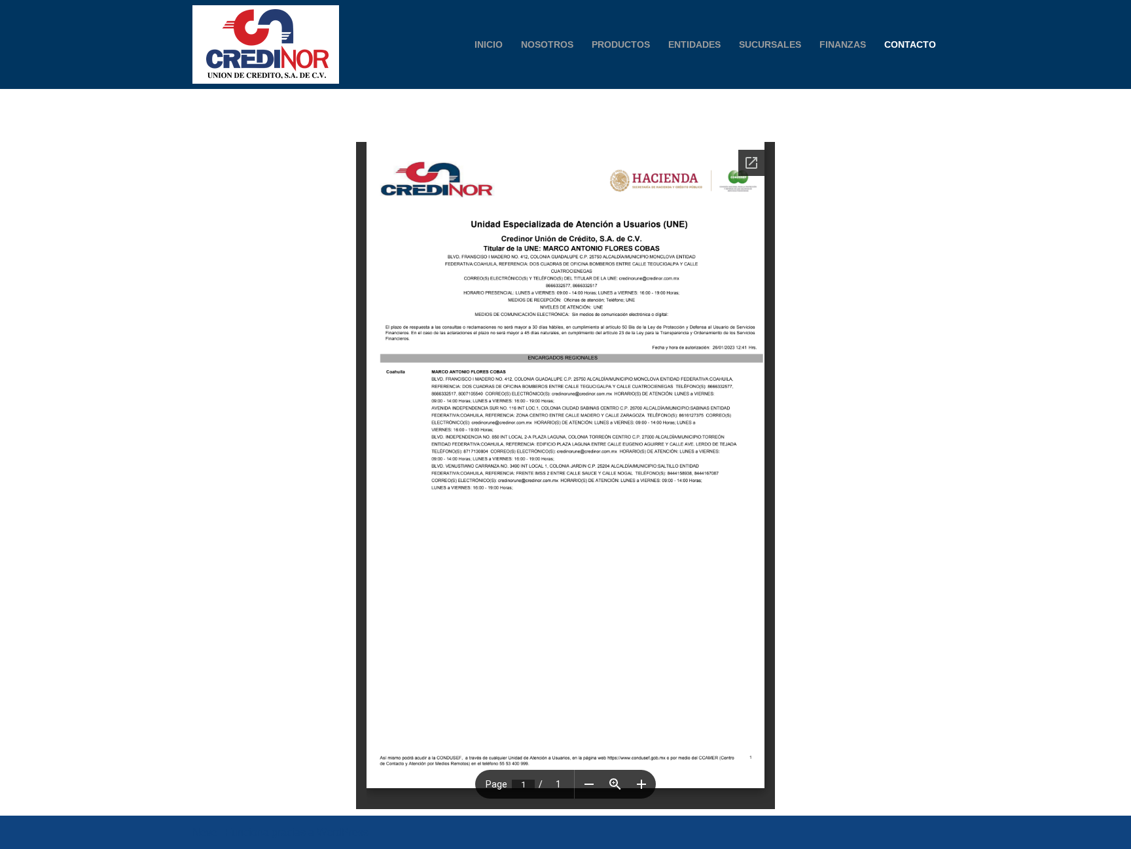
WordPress (342, 832)
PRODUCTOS (621, 44)
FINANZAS (842, 44)
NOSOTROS (547, 44)
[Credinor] (265, 44)
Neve (204, 832)
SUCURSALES (770, 44)
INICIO (489, 44)
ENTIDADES (694, 44)
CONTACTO (910, 44)
